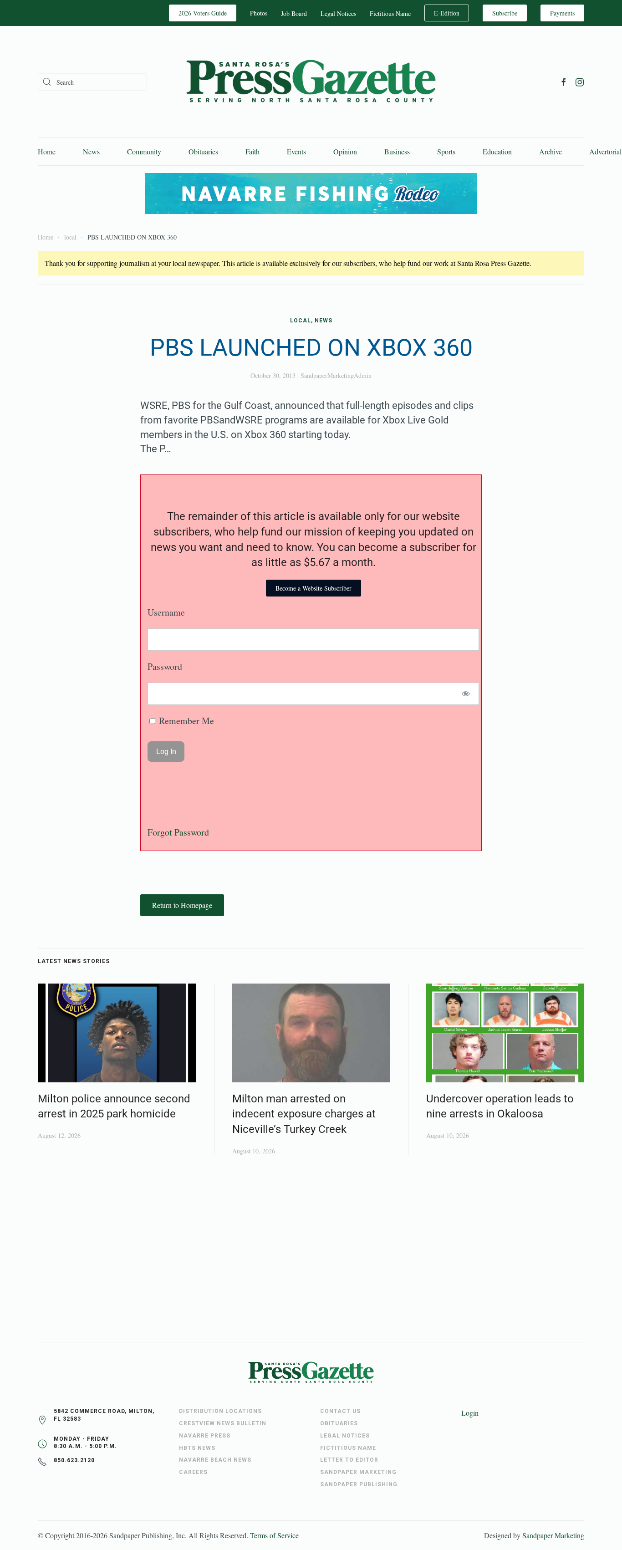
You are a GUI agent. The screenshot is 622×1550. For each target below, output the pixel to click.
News (91, 151)
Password (165, 666)
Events (296, 151)
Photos (258, 13)
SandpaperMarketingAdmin (336, 375)
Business (397, 151)
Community (144, 151)
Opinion (345, 151)
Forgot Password (178, 832)
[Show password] (466, 694)
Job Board (294, 13)
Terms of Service (274, 1535)
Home (47, 151)
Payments (562, 13)
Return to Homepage (182, 905)
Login (470, 1412)
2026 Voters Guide (202, 13)
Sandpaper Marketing (553, 1535)
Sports (446, 151)
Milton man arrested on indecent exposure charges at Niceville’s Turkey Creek (304, 1114)
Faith (252, 151)
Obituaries (203, 151)
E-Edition (446, 13)
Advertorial (605, 151)
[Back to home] (311, 82)
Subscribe (504, 13)
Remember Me (185, 720)
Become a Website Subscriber (313, 588)
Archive (550, 151)
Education (497, 151)
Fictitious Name (390, 13)
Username (166, 612)
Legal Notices (338, 13)
